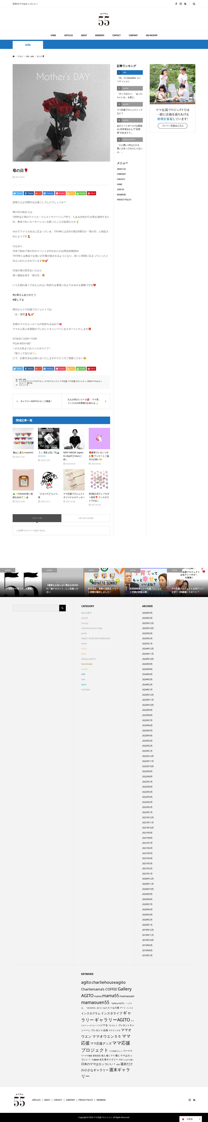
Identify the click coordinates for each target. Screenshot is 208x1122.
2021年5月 (147, 853)
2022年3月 (147, 802)
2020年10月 (148, 889)
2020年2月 (147, 919)
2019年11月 (148, 935)
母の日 (29, 383)
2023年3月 (147, 740)
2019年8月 (147, 950)
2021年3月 (147, 863)
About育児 (86, 612)
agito (86, 982)
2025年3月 (147, 633)
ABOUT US (121, 169)
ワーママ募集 (86, 1055)
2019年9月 (147, 945)
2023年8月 (147, 715)
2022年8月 (147, 776)
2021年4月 (147, 858)
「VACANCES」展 (92, 1008)
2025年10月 (148, 628)
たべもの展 (113, 1007)
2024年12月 (148, 648)
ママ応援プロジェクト (77, 381)
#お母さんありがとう (24, 294)
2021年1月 (147, 873)
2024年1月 (147, 689)
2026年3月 (147, 617)
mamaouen (127, 996)
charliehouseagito (109, 982)
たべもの (103, 1007)
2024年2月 (147, 684)
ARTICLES (68, 35)
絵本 (118, 1064)
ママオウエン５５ (51, 381)
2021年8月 (147, 837)
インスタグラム (90, 1013)
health (84, 669)
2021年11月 (148, 822)
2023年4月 (147, 735)
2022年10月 (148, 766)
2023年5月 (147, 730)
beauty (84, 623)
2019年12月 (148, 929)
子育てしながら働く (126, 1060)
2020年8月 (147, 899)
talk (24, 379)
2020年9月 (147, 894)
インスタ (129, 1008)
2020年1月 (147, 924)
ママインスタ (114, 1030)
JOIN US (120, 189)
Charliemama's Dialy (91, 628)
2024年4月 (147, 674)
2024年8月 (147, 669)
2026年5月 (147, 612)
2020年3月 (147, 914)
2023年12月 (148, 694)
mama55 (110, 995)
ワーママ (127, 1050)
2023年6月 (147, 725)
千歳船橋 (95, 1059)
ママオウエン (37, 381)
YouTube (85, 689)
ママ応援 (63, 381)
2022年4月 (147, 796)
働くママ (110, 1055)
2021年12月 (148, 817)
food (83, 653)
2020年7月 (147, 904)
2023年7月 (147, 720)
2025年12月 (148, 623)
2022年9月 (147, 771)
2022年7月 (147, 781)
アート (123, 1008)
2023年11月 (148, 699)
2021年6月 (147, 848)
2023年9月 (147, 709)
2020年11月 (148, 883)
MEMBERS (99, 35)
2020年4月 (147, 909)
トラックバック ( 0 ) (85, 518)
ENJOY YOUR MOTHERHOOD (95, 638)
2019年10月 (148, 940)
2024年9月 (147, 663)
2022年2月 (147, 807)
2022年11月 (148, 761)
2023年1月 (147, 750)
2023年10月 (148, 704)
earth (84, 633)
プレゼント (113, 1025)
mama (98, 996)
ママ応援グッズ (101, 1043)
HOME (53, 35)
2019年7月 (147, 955)
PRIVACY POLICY (124, 199)
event (84, 643)
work (83, 684)
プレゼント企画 (99, 1030)
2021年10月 (148, 827)
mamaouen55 (95, 1002)
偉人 (103, 1055)
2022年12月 (148, 756)
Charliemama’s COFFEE (99, 989)
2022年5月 (147, 791)
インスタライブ (25, 381)
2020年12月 (148, 878)
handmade (86, 663)
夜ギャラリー (111, 1059)
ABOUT (84, 35)
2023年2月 (147, 745)
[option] (21, 582)
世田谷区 (97, 1055)
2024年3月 (147, 679)
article (84, 617)
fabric (84, 648)
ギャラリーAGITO (112, 1020)
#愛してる (18, 299)
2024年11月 (148, 653)
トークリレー (92, 1025)
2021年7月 (147, 842)
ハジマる (102, 1025)
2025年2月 (147, 638)
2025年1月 (147, 643)
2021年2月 (147, 868)
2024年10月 (148, 658)
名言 (101, 1059)
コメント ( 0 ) (37, 518)
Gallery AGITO (88, 658)
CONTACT (116, 35)
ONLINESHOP (151, 35)
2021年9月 (147, 832)
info (28, 45)
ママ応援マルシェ (116, 1051)
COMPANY (133, 35)
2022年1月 (147, 812)
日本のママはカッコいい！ (98, 1064)
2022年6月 (147, 786)
